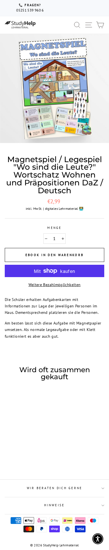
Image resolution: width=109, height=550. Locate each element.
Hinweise (54, 505)
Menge (54, 228)
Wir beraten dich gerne (54, 488)
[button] (97, 538)
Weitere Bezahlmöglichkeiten (55, 284)
